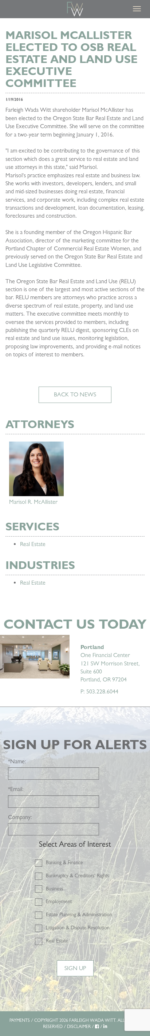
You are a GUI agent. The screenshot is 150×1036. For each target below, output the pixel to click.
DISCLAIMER (79, 1026)
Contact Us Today (75, 624)
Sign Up (75, 968)
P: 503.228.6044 (99, 691)
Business (54, 888)
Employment (59, 901)
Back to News (75, 394)
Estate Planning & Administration (79, 914)
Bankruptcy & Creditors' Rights (77, 875)
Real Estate (33, 544)
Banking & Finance (64, 862)
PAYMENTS (19, 1020)
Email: (16, 789)
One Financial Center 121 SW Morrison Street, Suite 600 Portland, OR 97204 (110, 663)
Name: (17, 761)
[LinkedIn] (105, 1026)
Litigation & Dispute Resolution (78, 927)
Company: (20, 817)
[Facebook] (97, 1026)
